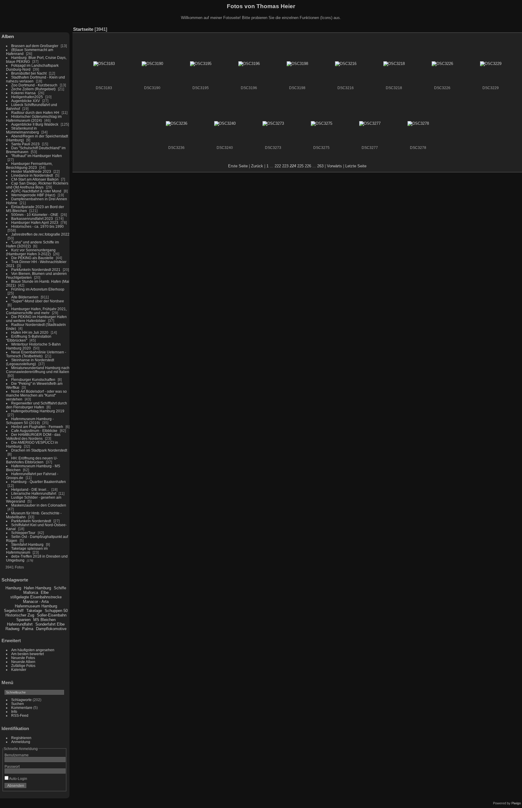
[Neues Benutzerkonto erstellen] (52, 787)
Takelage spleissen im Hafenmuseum (27, 550)
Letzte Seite (355, 166)
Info (14, 711)
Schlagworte (21, 700)
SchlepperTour (23, 533)
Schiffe (60, 588)
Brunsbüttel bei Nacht (29, 73)
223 (285, 166)
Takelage (34, 610)
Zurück (257, 166)
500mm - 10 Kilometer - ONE (34, 215)
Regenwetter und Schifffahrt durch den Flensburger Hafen (36, 405)
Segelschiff (14, 610)
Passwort (12, 766)
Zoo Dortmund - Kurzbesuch (34, 85)
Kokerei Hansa (23, 93)
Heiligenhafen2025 (27, 97)
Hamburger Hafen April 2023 (34, 222)
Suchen (17, 704)
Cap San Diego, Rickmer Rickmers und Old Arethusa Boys (37, 185)
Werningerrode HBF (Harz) (33, 195)
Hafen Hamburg (37, 588)
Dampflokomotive (51, 628)
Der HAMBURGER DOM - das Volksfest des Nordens (33, 436)
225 (300, 166)
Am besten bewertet (27, 654)
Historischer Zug (19, 615)
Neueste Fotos (23, 658)
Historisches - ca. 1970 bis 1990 (37, 226)
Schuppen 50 (56, 610)
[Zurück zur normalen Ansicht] (490, 28)
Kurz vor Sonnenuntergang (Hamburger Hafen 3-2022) (31, 252)
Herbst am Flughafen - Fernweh (37, 427)
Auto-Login (17, 779)
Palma (27, 628)
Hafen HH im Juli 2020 (29, 332)
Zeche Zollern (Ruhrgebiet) (33, 89)
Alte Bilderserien (24, 297)
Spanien (23, 619)
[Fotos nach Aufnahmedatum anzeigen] (508, 28)
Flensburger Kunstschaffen (33, 379)
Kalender (18, 669)
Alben (8, 36)
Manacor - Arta (36, 601)
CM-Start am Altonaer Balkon (35, 179)
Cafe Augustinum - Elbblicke (34, 431)
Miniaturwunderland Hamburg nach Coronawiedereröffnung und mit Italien (37, 370)
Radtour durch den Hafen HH (35, 112)
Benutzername (17, 755)
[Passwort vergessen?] (60, 787)
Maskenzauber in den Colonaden (38, 505)
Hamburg (13, 588)
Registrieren (21, 738)
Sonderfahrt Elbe (50, 624)
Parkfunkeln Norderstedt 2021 (35, 270)
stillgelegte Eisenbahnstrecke (36, 597)
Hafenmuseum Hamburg (36, 606)
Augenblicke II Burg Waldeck (34, 124)
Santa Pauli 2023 (25, 144)
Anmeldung (20, 742)
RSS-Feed (19, 715)
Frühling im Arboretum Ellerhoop (37, 289)
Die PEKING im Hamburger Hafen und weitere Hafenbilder (36, 319)
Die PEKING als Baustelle (32, 258)
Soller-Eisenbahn (51, 615)
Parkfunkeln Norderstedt (31, 521)
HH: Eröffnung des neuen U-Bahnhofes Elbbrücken (32, 460)
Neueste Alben (23, 662)
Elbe (45, 592)
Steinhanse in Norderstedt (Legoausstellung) (30, 362)
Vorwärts (334, 166)
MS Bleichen (44, 619)
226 (308, 166)
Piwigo (516, 803)
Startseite (83, 29)
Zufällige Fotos (23, 666)
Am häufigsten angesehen (32, 650)
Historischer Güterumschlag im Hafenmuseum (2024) (34, 118)
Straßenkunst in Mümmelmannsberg (22, 130)
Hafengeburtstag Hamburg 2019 (37, 411)
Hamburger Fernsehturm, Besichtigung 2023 (29, 165)
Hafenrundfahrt (20, 624)
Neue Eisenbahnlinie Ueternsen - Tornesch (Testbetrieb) (36, 354)
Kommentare (21, 708)
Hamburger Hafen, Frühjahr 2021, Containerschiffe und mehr (36, 311)
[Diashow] (481, 28)
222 (278, 166)
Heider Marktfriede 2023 (31, 171)
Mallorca (30, 592)
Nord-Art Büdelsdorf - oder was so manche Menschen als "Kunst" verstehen (36, 395)
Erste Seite (238, 166)
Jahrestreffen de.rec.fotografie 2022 (40, 234)
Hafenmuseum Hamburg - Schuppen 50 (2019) (30, 421)
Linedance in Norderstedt (32, 175)
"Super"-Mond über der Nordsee (37, 301)
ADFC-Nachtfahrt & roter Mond (36, 191)
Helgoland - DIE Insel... (30, 489)
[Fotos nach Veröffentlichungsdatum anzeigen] (499, 28)
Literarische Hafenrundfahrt (33, 493)
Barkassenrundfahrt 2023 (32, 219)
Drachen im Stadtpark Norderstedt (39, 450)
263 (320, 166)
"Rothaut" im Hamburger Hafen (36, 156)
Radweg (12, 628)
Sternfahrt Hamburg (27, 544)
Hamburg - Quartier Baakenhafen (38, 482)
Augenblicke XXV (25, 101)
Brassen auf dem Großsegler (34, 46)
